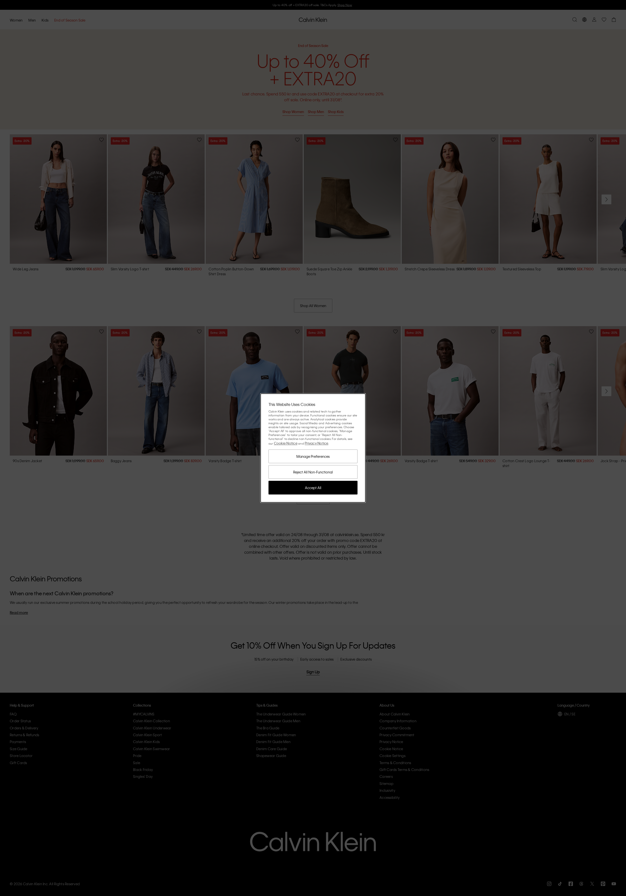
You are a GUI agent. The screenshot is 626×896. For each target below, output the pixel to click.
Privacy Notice (316, 443)
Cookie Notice (285, 443)
